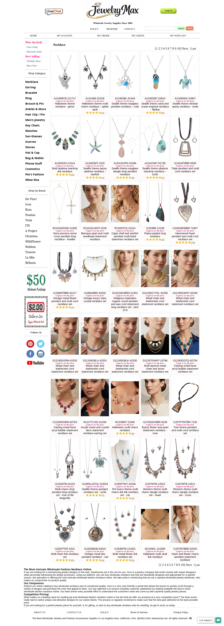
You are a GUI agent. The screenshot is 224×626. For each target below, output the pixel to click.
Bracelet (31, 93)
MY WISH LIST (178, 35)
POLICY (94, 29)
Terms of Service (139, 612)
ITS (27, 225)
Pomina (30, 215)
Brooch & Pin (34, 103)
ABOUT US (39, 612)
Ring (28, 98)
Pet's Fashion (34, 174)
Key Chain (32, 125)
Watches (31, 131)
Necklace (31, 82)
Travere (30, 252)
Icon (28, 204)
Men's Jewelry (35, 120)
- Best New (31, 65)
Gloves (30, 147)
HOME (33, 35)
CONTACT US (74, 612)
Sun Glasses (33, 136)
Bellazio (30, 263)
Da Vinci (31, 199)
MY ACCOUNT (64, 35)
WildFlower (33, 241)
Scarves (30, 142)
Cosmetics (32, 169)
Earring (30, 87)
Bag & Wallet (34, 158)
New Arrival (33, 42)
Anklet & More (35, 109)
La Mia (30, 257)
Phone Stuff (33, 163)
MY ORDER (103, 35)
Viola (28, 220)
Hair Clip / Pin (35, 114)
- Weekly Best (33, 61)
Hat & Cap (32, 152)
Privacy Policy (181, 612)
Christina (31, 236)
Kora (28, 209)
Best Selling (32, 56)
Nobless (30, 247)
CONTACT (129, 29)
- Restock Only (33, 51)
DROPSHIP (112, 29)
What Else (32, 180)
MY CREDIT (138, 35)
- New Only (31, 47)
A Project (31, 231)
